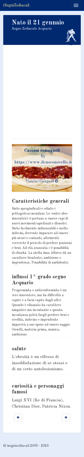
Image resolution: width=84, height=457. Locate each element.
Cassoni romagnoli (42, 151)
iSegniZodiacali (16, 5)
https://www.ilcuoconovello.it (43, 162)
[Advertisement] (42, 97)
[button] (18, 417)
